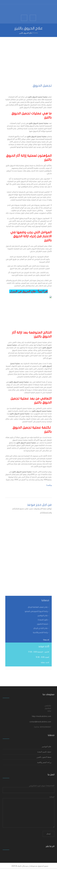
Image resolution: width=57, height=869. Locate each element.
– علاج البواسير (43, 616)
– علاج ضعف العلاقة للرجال (38, 607)
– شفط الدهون (43, 624)
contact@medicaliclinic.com (40, 721)
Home (35, 33)
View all (46, 640)
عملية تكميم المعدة (44, 752)
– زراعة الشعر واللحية (41, 632)
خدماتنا (45, 600)
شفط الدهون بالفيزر (44, 757)
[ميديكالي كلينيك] (28, 9)
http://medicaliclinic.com (41, 716)
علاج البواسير (46, 746)
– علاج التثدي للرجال (41, 628)
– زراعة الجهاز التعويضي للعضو (37, 611)
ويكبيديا (49, 485)
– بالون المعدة (43, 620)
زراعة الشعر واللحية (44, 762)
